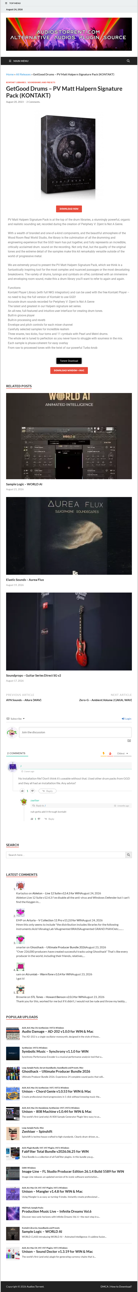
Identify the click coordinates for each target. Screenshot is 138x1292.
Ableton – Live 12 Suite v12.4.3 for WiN (56, 893)
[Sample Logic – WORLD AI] (69, 437)
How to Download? (121, 1286)
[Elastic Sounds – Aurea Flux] (69, 537)
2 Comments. (33, 101)
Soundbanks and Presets (41, 82)
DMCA (105, 1286)
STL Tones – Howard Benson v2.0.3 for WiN (57, 997)
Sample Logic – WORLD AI (24, 484)
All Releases (23, 74)
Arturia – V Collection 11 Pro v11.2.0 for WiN (54, 920)
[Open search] (128, 61)
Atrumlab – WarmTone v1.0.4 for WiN (49, 974)
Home (10, 74)
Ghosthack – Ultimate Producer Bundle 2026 (58, 947)
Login (128, 718)
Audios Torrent (35, 1286)
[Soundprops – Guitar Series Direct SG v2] (69, 632)
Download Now (69, 208)
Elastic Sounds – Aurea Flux (25, 580)
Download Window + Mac (69, 370)
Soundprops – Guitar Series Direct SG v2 (33, 675)
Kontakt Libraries (16, 82)
